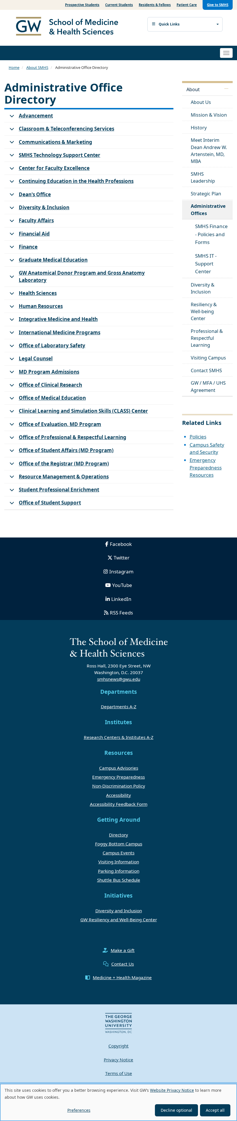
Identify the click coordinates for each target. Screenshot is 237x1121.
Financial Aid (34, 233)
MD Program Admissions (49, 371)
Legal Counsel (36, 358)
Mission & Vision (209, 115)
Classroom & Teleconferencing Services (66, 128)
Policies (198, 436)
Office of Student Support (50, 502)
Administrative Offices (208, 209)
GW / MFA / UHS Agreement (208, 386)
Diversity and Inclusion (118, 910)
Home (14, 67)
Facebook (121, 544)
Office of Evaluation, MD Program (60, 424)
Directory (118, 835)
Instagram (121, 571)
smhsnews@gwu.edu (118, 679)
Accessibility (118, 795)
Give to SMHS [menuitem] (217, 5)
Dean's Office (35, 194)
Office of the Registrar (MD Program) (64, 463)
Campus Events (118, 853)
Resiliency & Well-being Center (204, 311)
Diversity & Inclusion (44, 207)
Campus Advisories (118, 768)
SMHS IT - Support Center (205, 263)
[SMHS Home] (69, 27)
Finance (28, 246)
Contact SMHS (206, 370)
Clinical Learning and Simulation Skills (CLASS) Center (83, 411)
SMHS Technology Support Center (59, 155)
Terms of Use (118, 1073)
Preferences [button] (78, 1110)
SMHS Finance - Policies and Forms (211, 234)
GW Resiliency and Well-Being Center (118, 919)
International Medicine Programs (59, 332)
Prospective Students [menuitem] (82, 5)
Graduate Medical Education (53, 259)
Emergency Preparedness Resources (206, 467)
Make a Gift (123, 950)
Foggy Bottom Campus (118, 844)
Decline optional (176, 1110)
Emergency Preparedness (118, 777)
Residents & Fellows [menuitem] (155, 5)
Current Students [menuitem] (119, 5)
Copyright (118, 1046)
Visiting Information (118, 862)
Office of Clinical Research (50, 384)
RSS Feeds (121, 612)
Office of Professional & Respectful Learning (72, 437)
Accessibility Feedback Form (118, 804)
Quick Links (169, 24)
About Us (201, 102)
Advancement (36, 115)
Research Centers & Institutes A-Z (118, 737)
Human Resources (41, 306)
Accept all (215, 1110)
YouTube (122, 585)
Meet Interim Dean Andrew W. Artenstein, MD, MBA (209, 150)
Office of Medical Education (52, 398)
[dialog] (118, 1102)
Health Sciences (38, 293)
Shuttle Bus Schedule (118, 880)
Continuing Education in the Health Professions (76, 181)
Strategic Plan (206, 193)
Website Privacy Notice (172, 1090)
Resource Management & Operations (64, 476)
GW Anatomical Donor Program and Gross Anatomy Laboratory (82, 276)
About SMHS (37, 67)
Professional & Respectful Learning (207, 338)
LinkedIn (121, 599)
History (199, 127)
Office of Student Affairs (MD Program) (66, 450)
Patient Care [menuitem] (187, 5)
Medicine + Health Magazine (122, 977)
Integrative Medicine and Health (58, 319)
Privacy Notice (118, 1060)
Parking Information (118, 871)
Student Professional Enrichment (59, 489)
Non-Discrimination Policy (118, 786)
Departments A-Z (118, 706)
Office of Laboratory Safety (52, 345)
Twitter (121, 557)
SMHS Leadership (203, 177)
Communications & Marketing (55, 142)
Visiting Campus (208, 358)
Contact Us (122, 964)
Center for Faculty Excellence (54, 168)
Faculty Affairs (36, 220)
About (193, 89)
